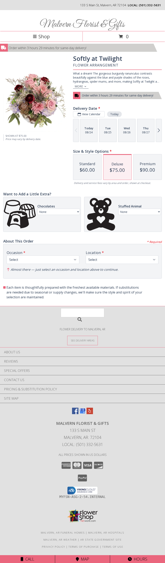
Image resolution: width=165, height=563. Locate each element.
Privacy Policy (53, 546)
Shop (44, 36)
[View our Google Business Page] (82, 413)
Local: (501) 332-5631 (82, 444)
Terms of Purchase (83, 546)
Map (84, 559)
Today (114, 114)
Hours (139, 559)
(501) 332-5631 (150, 5)
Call (28, 559)
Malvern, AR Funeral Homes (63, 532)
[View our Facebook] (75, 413)
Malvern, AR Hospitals (106, 532)
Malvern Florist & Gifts (82, 24)
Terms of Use (112, 546)
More (79, 86)
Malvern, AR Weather (60, 539)
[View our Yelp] (90, 413)
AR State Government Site (101, 539)
